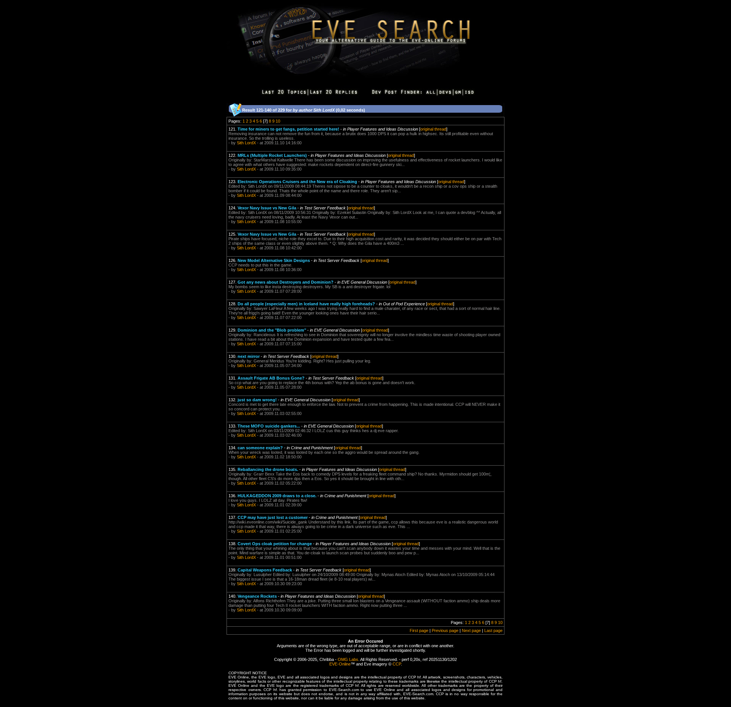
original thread (433, 129)
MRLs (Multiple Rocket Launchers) (272, 155)
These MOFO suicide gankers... (269, 426)
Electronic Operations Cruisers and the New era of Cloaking (297, 181)
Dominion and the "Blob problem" (272, 330)
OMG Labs (348, 659)
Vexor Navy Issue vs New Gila (267, 208)
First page (419, 630)
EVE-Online (340, 664)
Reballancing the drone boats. (268, 469)
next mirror (249, 356)
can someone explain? (260, 447)
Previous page (445, 630)
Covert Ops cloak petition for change (275, 543)
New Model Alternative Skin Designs (274, 260)
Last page (493, 630)
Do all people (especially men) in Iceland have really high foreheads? (306, 304)
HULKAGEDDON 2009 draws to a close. (277, 495)
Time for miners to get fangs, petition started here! (288, 129)
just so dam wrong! (257, 399)
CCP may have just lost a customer (273, 517)
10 (278, 121)
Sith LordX (246, 142)
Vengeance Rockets (257, 596)
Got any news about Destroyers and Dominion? (286, 282)
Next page (471, 630)
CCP (397, 664)
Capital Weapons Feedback (265, 570)
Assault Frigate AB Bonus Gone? (271, 378)
